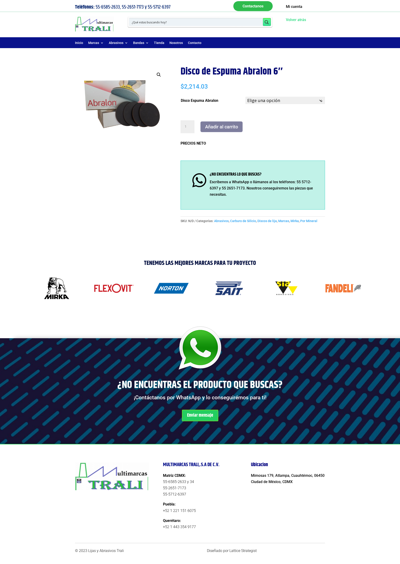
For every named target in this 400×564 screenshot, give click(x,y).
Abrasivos (116, 43)
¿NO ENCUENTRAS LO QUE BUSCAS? (236, 174)
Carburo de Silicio (243, 221)
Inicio (79, 43)
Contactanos (253, 6)
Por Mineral (308, 221)
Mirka (295, 221)
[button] (159, 75)
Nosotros (176, 43)
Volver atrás (296, 20)
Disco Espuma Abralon (199, 100)
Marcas (93, 43)
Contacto (194, 43)
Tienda (159, 43)
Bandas (138, 43)
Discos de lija (267, 221)
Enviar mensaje (200, 415)
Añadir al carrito (221, 127)
